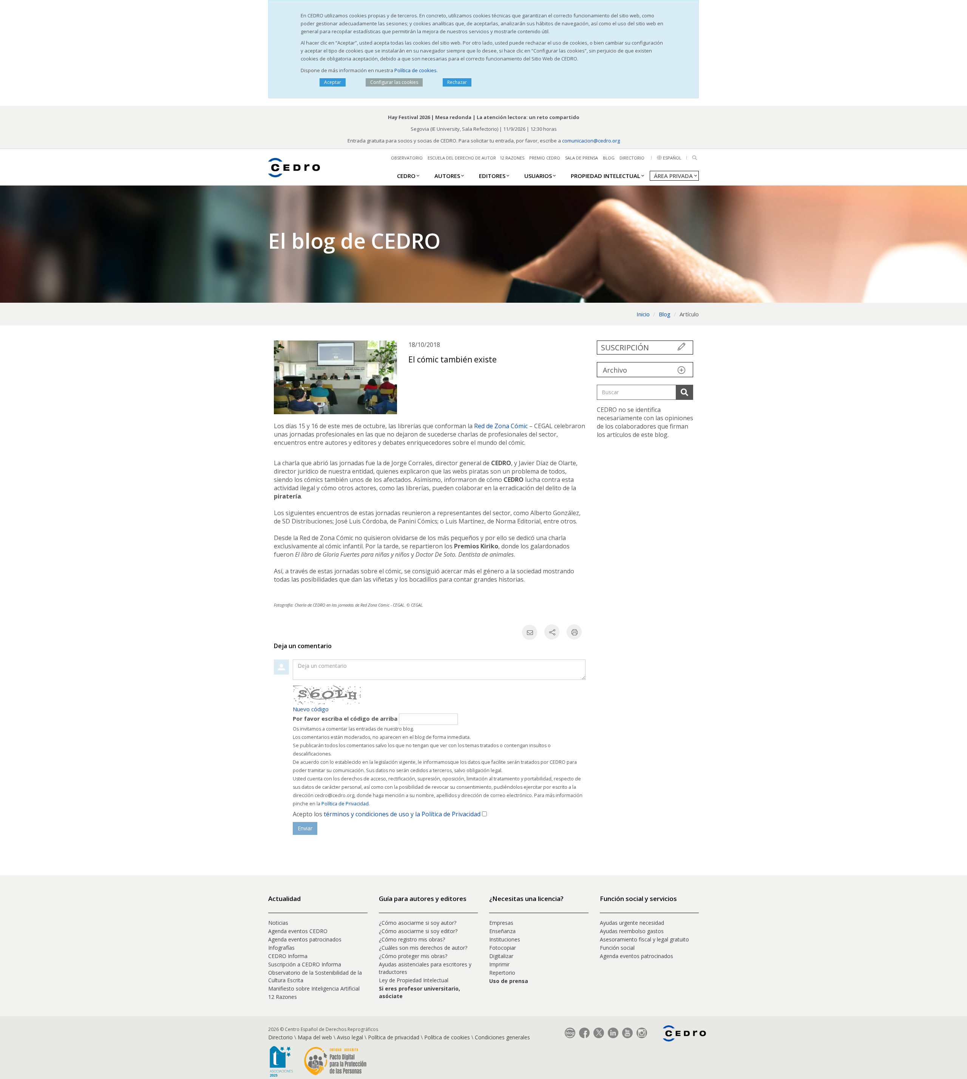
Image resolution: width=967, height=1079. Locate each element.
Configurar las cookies (394, 82)
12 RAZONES (512, 158)
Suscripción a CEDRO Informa (304, 964)
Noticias (278, 922)
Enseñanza (502, 931)
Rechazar (457, 82)
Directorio (631, 158)
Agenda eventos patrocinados (304, 939)
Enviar (305, 828)
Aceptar (332, 82)
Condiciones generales (502, 1037)
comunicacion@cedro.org (591, 140)
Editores (492, 176)
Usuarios (538, 176)
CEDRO (406, 176)
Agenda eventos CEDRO (297, 931)
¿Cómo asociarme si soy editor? (418, 931)
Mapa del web (315, 1037)
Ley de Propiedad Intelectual (413, 980)
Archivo (615, 370)
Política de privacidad (393, 1037)
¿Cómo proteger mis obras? (413, 956)
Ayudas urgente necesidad (632, 922)
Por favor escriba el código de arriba (345, 718)
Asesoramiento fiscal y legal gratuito (644, 939)
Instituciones (504, 939)
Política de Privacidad (345, 803)
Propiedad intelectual (605, 176)
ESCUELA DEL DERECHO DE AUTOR (462, 158)
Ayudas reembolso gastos (632, 931)
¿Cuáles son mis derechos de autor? (423, 947)
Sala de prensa (581, 158)
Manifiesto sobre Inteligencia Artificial (314, 988)
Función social (617, 947)
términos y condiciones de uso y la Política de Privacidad (402, 814)
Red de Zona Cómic (501, 426)
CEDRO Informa (287, 956)
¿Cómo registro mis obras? (412, 939)
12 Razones (282, 996)
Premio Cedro (544, 158)
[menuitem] (406, 175)
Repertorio (502, 972)
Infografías (281, 947)
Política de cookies (415, 70)
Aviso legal (350, 1037)
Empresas (501, 922)
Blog (609, 158)
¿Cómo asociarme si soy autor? (417, 922)
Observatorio (407, 158)
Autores (447, 176)
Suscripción (625, 347)
